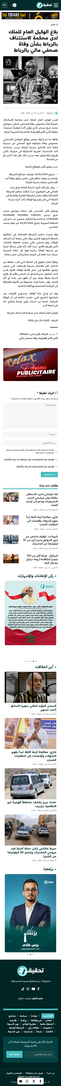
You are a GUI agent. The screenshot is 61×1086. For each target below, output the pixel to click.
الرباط (45, 333)
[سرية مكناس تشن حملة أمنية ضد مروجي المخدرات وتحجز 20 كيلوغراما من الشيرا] (30, 829)
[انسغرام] (28, 989)
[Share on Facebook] (40, 1081)
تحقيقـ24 (50, 113)
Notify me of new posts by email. (35, 466)
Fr (4, 5)
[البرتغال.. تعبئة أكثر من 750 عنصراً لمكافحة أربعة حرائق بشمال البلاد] (11, 558)
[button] (36, 661)
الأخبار (53, 25)
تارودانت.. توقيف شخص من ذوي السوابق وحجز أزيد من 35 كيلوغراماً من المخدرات (40, 540)
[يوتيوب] (33, 989)
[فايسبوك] (38, 989)
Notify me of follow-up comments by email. (29, 459)
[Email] (20, 1081)
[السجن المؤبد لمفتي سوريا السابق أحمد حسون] (30, 687)
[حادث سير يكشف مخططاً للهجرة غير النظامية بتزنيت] (30, 783)
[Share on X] (33, 1081)
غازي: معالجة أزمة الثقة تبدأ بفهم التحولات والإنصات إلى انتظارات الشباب (42, 520)
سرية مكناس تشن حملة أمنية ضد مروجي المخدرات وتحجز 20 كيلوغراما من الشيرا (32, 852)
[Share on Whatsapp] (27, 1081)
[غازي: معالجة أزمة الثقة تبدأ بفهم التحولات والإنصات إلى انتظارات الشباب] (11, 520)
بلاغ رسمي (35, 333)
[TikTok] (23, 989)
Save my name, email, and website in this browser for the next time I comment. (30, 451)
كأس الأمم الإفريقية (48, 338)
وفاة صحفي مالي (28, 338)
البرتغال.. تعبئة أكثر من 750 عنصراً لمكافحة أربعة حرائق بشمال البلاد (42, 559)
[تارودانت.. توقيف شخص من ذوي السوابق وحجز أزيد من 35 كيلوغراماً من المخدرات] (11, 539)
